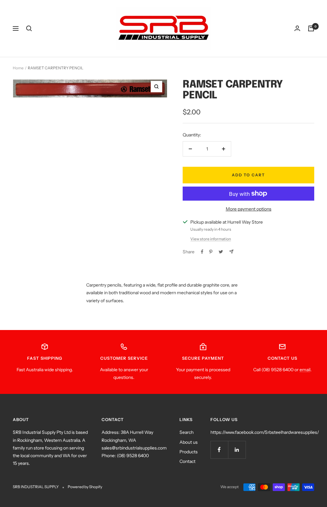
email (305, 370)
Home (18, 67)
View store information (210, 238)
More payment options (248, 209)
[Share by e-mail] (231, 252)
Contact (187, 461)
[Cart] (311, 28)
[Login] (297, 28)
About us (188, 442)
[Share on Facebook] (202, 252)
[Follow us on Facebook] (219, 449)
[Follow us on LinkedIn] (237, 449)
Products (188, 452)
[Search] (29, 28)
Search (186, 432)
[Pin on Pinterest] (210, 252)
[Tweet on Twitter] (221, 252)
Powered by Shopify (85, 486)
